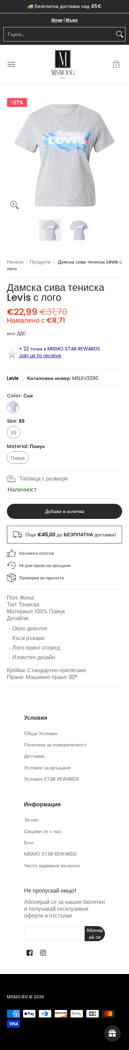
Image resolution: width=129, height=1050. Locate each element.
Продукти (40, 261)
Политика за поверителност (55, 744)
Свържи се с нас (42, 831)
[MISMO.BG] (63, 64)
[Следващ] (117, 155)
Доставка (34, 756)
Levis (13, 378)
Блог (29, 842)
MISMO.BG (17, 997)
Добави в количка (64, 511)
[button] (116, 64)
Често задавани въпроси (52, 865)
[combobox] (59, 34)
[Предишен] (11, 155)
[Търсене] (119, 34)
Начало (15, 261)
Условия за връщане (47, 767)
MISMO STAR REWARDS (50, 853)
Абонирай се (94, 933)
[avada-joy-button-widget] (112, 1033)
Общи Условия (40, 733)
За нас (31, 819)
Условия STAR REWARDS (51, 779)
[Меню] (11, 64)
